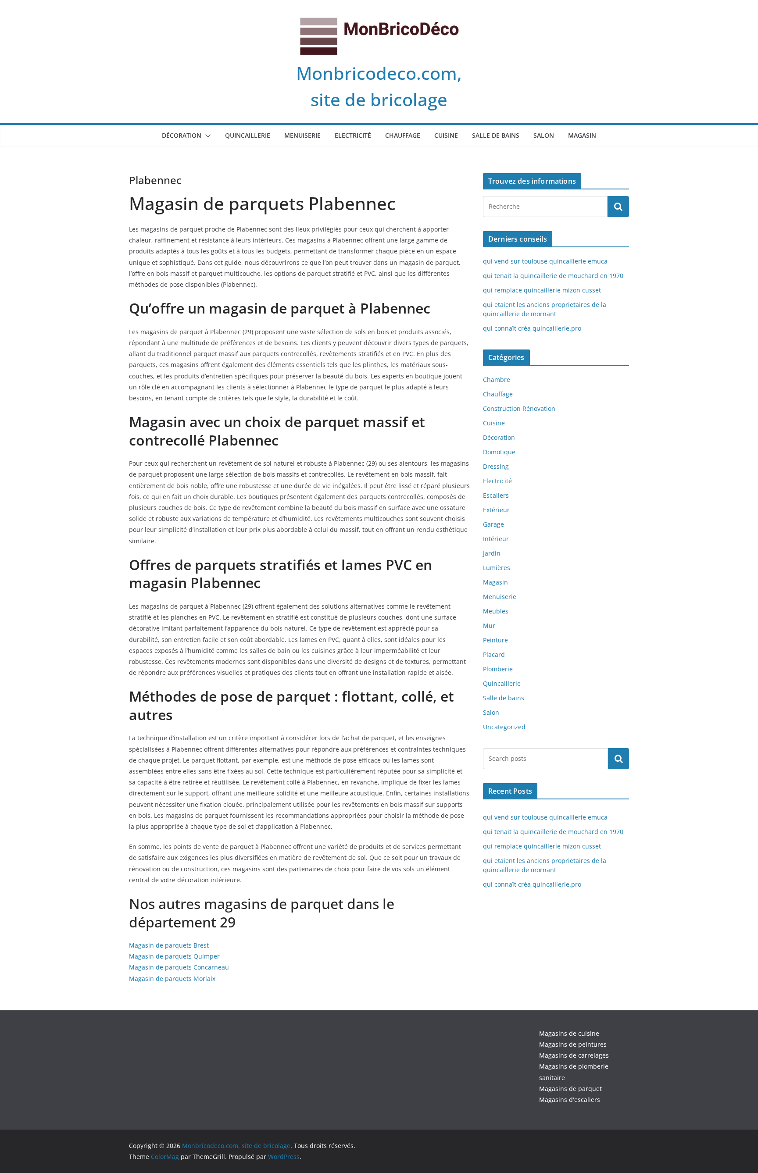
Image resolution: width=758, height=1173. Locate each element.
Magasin (582, 135)
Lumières (496, 567)
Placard (494, 654)
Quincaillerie (247, 135)
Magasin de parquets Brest (169, 945)
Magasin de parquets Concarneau (179, 967)
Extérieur (496, 510)
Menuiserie (302, 135)
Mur (489, 625)
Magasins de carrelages (574, 1055)
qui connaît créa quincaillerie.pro (532, 328)
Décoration (181, 135)
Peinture (495, 640)
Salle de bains (495, 135)
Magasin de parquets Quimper (174, 956)
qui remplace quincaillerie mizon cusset (542, 290)
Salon (543, 135)
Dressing (496, 466)
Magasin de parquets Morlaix (172, 978)
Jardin (492, 553)
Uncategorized (504, 727)
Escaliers (496, 495)
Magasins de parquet (570, 1088)
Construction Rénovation (519, 408)
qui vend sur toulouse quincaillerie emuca (545, 261)
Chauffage (402, 135)
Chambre (496, 379)
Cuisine (446, 135)
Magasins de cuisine (569, 1033)
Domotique (499, 452)
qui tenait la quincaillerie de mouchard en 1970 (553, 275)
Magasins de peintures (573, 1044)
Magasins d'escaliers (569, 1099)
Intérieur (496, 539)
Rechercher (618, 758)
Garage (493, 524)
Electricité (353, 135)
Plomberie (498, 669)
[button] (206, 136)
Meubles (495, 611)
